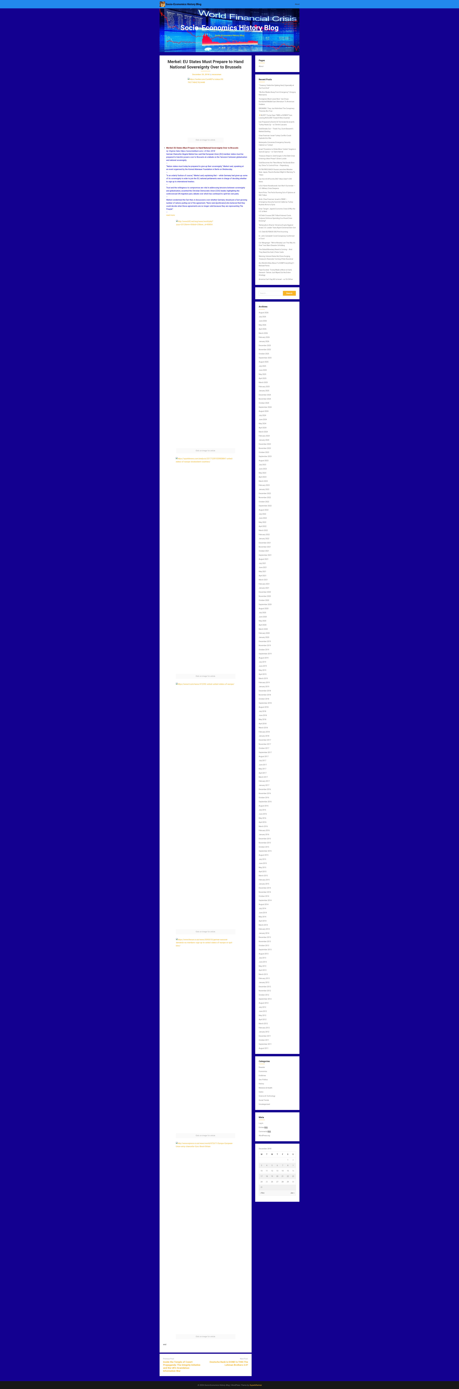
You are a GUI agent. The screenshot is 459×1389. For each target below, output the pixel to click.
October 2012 (264, 995)
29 (288, 1182)
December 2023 (265, 444)
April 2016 (262, 822)
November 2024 (265, 399)
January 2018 (264, 736)
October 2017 (264, 748)
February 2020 (264, 633)
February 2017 (264, 781)
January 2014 (264, 933)
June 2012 (263, 1011)
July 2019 (262, 662)
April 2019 (262, 674)
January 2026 (264, 341)
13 (277, 1171)
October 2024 (264, 403)
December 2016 (265, 789)
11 (267, 1171)
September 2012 (265, 999)
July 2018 (262, 711)
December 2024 (265, 395)
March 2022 (263, 530)
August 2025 (263, 362)
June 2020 (263, 617)
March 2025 (263, 382)
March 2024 (263, 432)
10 (261, 1171)
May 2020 (262, 621)
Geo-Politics (263, 1080)
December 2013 (265, 937)
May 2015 (262, 867)
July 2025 (262, 366)
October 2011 (264, 1040)
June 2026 (263, 321)
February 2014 (264, 929)
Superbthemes (255, 1385)
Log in (261, 1123)
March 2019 (263, 678)
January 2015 (264, 884)
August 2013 (263, 954)
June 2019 (263, 666)
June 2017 (263, 765)
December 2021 (265, 543)
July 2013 (262, 958)
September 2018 (265, 703)
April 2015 (262, 872)
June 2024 (263, 419)
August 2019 (263, 658)
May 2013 (262, 966)
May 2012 (262, 1015)
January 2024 (264, 440)
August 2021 (263, 559)
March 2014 (263, 925)
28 (283, 1182)
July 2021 (262, 563)
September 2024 (265, 407)
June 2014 (263, 913)
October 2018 (264, 699)
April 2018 (262, 724)
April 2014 (262, 921)
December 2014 (265, 888)
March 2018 (263, 728)
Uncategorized (264, 1104)
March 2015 (263, 876)
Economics (263, 1071)
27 (277, 1182)
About (297, 4)
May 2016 (262, 818)
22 (288, 1176)
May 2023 (262, 473)
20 (277, 1176)
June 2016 (263, 814)
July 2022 (262, 514)
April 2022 (262, 526)
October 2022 (264, 502)
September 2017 (265, 752)
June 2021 (263, 567)
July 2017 (262, 760)
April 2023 (262, 477)
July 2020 (262, 613)
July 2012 (262, 1007)
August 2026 (263, 313)
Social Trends (264, 1100)
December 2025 (265, 345)
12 (272, 1171)
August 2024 (263, 411)
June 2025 (263, 370)
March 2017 (263, 777)
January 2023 (264, 489)
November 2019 (265, 645)
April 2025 (262, 378)
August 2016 (263, 806)
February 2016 (264, 830)
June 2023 (263, 469)
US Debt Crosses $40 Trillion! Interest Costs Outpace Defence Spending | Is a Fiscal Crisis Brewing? (275, 218)
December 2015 (265, 839)
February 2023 (264, 485)
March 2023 (263, 481)
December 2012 (265, 987)
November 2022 (265, 497)
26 (272, 1182)
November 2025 (265, 350)
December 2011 (265, 1036)
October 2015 (264, 847)
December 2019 (265, 641)
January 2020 (264, 637)
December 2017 (265, 740)
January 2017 (264, 785)
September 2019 (265, 654)
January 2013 (264, 982)
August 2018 (263, 707)
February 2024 (264, 436)
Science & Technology (267, 1096)
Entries (263, 1127)
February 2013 (264, 978)
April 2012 (262, 1019)
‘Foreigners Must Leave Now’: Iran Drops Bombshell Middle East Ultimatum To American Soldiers (276, 101)
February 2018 (264, 732)
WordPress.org (264, 1135)
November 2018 (265, 695)
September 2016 (265, 802)
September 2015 (265, 851)
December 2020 (265, 592)
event (171, 169)
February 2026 (264, 337)
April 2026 (262, 329)
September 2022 (265, 506)
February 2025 (264, 387)
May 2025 (262, 374)
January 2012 (264, 1032)
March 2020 (263, 629)
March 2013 (263, 974)
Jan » (292, 1193)
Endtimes (262, 1075)
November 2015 (265, 843)
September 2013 (265, 950)
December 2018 (265, 691)
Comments (265, 1131)
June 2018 (263, 715)
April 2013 (262, 970)
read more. (170, 215)
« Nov (262, 1193)
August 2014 (263, 904)
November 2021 (265, 547)
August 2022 (263, 510)
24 (261, 1182)
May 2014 (262, 917)
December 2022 (265, 493)
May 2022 (262, 522)
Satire (261, 1092)
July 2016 (262, 810)
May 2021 (262, 571)
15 (288, 1171)
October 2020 (264, 600)
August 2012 (263, 1003)
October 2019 (264, 650)
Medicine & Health (265, 1088)
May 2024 (262, 423)
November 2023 (265, 448)
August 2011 (263, 1048)
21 (283, 1176)
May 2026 (262, 325)
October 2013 (264, 945)
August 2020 (263, 608)
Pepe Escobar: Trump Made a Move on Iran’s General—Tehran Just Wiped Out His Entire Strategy (275, 272)
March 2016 (263, 826)
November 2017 (265, 744)
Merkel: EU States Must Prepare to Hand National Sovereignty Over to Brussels (202, 148)
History (261, 1084)
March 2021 (263, 580)
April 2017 (262, 773)
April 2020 (262, 625)
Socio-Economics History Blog (183, 4)
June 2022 (263, 518)
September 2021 (265, 555)
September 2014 (265, 900)
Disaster (262, 1067)
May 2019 (262, 670)
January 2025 (264, 391)
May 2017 (262, 769)
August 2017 (263, 756)
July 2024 (262, 415)
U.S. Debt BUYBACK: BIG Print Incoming (273, 232)
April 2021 (262, 576)
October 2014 (264, 896)
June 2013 (263, 962)
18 (267, 1176)
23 (293, 1176)
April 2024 (262, 428)
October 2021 (264, 551)
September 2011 (265, 1044)
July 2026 (262, 317)
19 (272, 1176)
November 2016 (265, 793)
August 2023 (263, 461)
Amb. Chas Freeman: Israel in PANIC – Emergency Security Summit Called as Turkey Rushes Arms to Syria (276, 202)
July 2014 (262, 908)
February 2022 (264, 534)
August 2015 (263, 855)
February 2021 (264, 584)
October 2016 (264, 798)
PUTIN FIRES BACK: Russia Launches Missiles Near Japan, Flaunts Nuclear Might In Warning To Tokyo (277, 172)
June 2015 (263, 863)
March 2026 (263, 333)
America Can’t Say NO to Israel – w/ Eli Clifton (276, 279)
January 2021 (264, 588)
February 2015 (264, 880)
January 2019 (264, 687)
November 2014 (265, 892)
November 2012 (265, 991)
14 (283, 1171)
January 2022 (264, 539)
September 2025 (265, 358)
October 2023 (264, 452)
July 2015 (262, 859)
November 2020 (265, 596)
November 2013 (265, 941)
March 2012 (263, 1024)
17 (261, 1176)
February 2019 (264, 682)
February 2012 (264, 1028)
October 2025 (264, 354)
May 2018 (262, 719)
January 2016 (264, 834)
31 (261, 1187)
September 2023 (265, 456)
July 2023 (262, 465)
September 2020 (265, 604)
